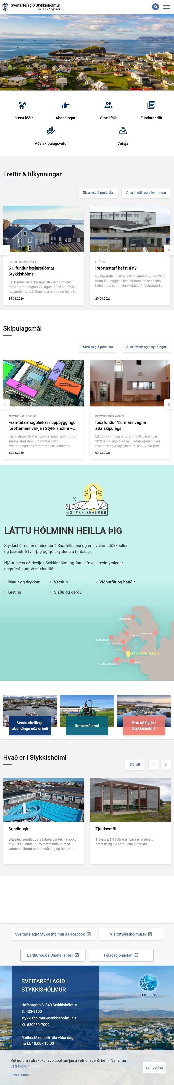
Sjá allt (135, 764)
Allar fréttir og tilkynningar (146, 193)
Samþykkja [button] (154, 1067)
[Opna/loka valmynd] (166, 7)
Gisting (14, 592)
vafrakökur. (20, 1066)
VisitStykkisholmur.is (128, 934)
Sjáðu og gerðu (68, 592)
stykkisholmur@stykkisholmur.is (49, 1018)
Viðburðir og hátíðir (117, 582)
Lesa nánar (20, 1074)
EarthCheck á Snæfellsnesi (50, 955)
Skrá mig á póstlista (98, 193)
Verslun (61, 582)
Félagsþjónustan (118, 955)
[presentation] (5, 250)
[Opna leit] (155, 6)
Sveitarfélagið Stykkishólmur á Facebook (50, 934)
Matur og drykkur (24, 582)
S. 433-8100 (31, 1011)
